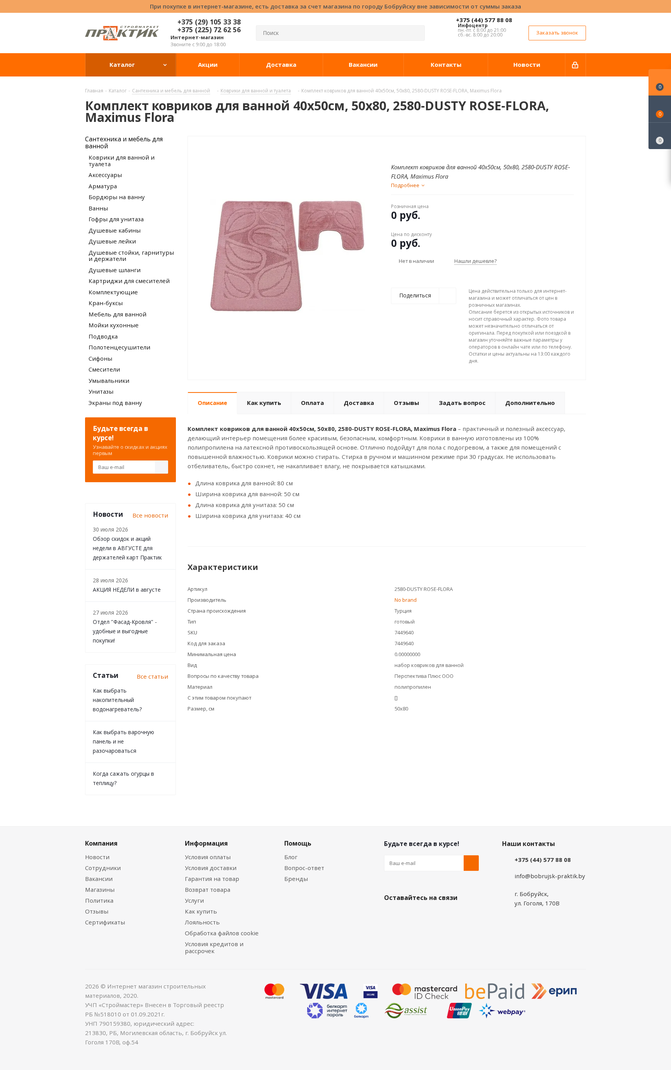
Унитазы (101, 391)
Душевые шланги (115, 270)
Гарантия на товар (212, 878)
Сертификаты (105, 922)
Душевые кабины (115, 230)
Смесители (104, 369)
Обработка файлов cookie (222, 933)
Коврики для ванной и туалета (122, 160)
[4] (417, 149)
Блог (290, 857)
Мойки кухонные (114, 325)
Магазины (100, 889)
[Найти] (415, 33)
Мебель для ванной (117, 314)
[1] (394, 149)
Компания (101, 843)
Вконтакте (392, 916)
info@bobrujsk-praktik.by (550, 876)
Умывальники (109, 380)
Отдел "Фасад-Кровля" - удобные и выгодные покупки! (125, 631)
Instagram (430, 916)
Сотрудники (103, 868)
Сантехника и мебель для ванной (124, 142)
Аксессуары (105, 175)
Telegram (450, 916)
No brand (406, 599)
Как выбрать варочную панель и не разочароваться (123, 741)
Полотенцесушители (119, 347)
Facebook (411, 916)
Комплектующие (113, 292)
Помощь (297, 843)
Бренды (296, 878)
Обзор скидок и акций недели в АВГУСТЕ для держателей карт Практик (127, 548)
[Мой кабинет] (576, 64)
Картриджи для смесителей (129, 281)
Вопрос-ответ (304, 868)
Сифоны (100, 358)
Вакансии (99, 878)
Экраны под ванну (115, 402)
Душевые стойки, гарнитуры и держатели (131, 255)
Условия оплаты (208, 857)
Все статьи (152, 676)
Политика (99, 900)
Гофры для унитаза (116, 219)
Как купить (201, 911)
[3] (409, 149)
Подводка (103, 336)
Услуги (194, 900)
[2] (402, 149)
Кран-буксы (106, 303)
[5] (424, 149)
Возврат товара (207, 889)
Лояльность (202, 922)
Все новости (150, 515)
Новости (97, 857)
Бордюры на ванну (117, 197)
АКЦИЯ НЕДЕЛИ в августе (127, 589)
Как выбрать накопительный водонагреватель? (117, 700)
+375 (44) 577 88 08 (484, 19)
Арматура (103, 186)
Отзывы (96, 911)
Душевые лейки (112, 241)
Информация (206, 843)
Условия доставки (210, 868)
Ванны (98, 208)
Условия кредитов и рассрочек (214, 947)
